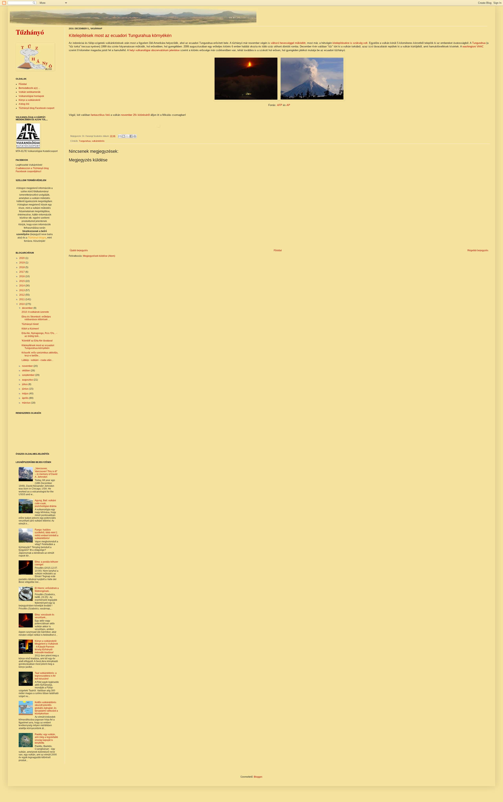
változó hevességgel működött (288, 42)
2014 (22, 285)
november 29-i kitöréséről (135, 114)
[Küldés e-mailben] (120, 136)
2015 (22, 281)
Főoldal (278, 250)
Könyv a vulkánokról (29, 100)
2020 (22, 258)
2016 (22, 276)
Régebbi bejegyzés (477, 250)
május (25, 393)
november (27, 366)
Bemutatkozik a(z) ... (29, 88)
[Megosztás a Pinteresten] (135, 136)
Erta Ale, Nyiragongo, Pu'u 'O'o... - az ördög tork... (39, 334)
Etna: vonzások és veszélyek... (44, 616)
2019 (22, 262)
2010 (22, 304)
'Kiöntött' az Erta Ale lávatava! (37, 340)
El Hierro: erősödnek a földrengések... (47, 589)
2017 (22, 271)
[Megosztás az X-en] (127, 136)
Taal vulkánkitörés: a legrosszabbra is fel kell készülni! (46, 676)
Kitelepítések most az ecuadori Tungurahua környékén (120, 35)
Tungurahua (479, 42)
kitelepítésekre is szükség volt (350, 42)
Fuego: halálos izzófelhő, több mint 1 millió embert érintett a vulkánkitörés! (46, 534)
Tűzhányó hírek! (30, 324)
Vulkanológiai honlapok (31, 96)
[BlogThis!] (124, 136)
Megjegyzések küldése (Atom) (99, 256)
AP (288, 105)
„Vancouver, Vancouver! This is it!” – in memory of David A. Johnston (46, 472)
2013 (22, 290)
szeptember (28, 375)
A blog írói (24, 104)
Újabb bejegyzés (79, 250)
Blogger (258, 776)
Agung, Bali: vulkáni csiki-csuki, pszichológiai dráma (45, 503)
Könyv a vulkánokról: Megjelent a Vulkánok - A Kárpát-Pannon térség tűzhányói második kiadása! (46, 647)
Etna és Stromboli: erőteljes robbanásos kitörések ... (36, 318)
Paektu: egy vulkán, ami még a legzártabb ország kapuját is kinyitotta (46, 738)
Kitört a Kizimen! (30, 328)
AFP (279, 105)
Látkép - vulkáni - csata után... (37, 360)
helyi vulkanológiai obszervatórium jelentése (154, 50)
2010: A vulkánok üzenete (35, 312)
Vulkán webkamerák (29, 92)
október (26, 370)
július (25, 384)
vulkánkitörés (98, 141)
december (27, 308)
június (25, 388)
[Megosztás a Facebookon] (131, 136)
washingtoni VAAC (473, 46)
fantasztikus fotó (100, 114)
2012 (22, 294)
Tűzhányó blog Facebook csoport (36, 108)
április (25, 398)
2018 (22, 267)
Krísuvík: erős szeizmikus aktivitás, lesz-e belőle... (40, 354)
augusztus (28, 379)
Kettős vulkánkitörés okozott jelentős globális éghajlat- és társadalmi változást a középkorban (46, 708)
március (26, 402)
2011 (22, 299)
